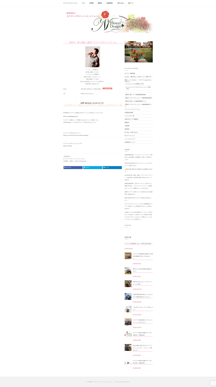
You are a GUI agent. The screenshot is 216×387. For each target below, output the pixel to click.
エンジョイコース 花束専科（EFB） (135, 84)
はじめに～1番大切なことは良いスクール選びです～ (138, 76)
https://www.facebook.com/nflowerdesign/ (76, 135)
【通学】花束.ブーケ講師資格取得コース (135, 101)
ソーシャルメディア (130, 139)
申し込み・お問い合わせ (131, 132)
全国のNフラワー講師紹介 (132, 119)
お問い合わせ (120, 3)
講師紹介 (100, 3)
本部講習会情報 (129, 112)
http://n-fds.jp (67, 146)
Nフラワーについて (130, 135)
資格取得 (127, 129)
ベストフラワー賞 (129, 116)
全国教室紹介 (109, 3)
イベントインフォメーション (70, 3)
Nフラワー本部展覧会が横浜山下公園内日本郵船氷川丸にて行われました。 (143, 256)
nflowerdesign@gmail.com (70, 116)
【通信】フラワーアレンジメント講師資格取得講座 (138, 98)
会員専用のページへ (130, 142)
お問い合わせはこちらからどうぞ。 (92, 103)
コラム (83, 3)
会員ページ (131, 3)
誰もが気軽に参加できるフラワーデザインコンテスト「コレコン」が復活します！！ (142, 348)
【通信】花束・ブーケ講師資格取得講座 (135, 94)
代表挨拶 (91, 3)
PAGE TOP (210, 374)
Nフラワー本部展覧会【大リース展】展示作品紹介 (138, 243)
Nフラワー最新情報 (130, 73)
